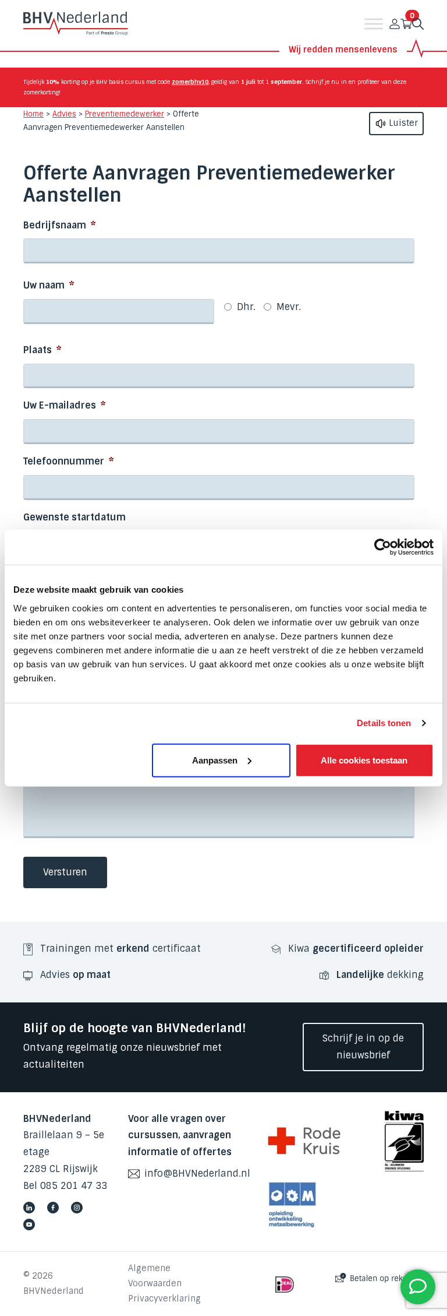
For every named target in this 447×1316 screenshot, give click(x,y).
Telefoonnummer (68, 461)
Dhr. (246, 307)
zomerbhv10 (190, 82)
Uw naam (48, 285)
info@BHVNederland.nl (197, 1173)
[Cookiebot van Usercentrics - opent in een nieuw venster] (383, 547)
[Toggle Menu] (373, 24)
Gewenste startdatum (74, 517)
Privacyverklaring (164, 1298)
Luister (402, 123)
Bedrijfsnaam (59, 225)
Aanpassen (214, 760)
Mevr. (288, 307)
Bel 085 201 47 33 (65, 1186)
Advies (64, 114)
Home (33, 114)
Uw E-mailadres (64, 405)
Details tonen (384, 723)
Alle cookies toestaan (364, 760)
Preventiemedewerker (124, 114)
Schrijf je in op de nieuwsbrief (363, 1046)
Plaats (42, 350)
